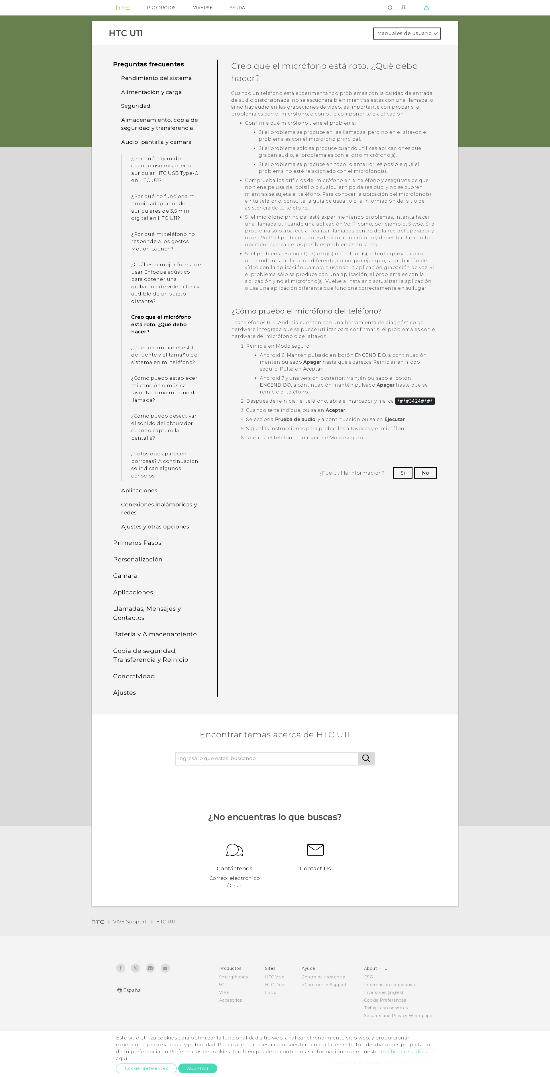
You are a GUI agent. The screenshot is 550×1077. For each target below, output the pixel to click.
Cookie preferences (146, 1068)
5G (222, 984)
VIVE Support (130, 922)
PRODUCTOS (161, 7)
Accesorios (230, 1000)
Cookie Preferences (385, 1000)
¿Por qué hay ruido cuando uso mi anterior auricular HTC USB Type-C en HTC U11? (164, 169)
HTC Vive (274, 977)
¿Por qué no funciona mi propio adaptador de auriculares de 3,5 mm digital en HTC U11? (163, 207)
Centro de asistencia (323, 977)
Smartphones (233, 977)
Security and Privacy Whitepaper (399, 1015)
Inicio (270, 992)
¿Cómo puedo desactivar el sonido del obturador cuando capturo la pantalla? (164, 427)
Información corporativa (389, 984)
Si (403, 473)
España (132, 990)
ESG (368, 977)
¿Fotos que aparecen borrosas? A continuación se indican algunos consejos (164, 465)
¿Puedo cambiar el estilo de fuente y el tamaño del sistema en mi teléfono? (165, 355)
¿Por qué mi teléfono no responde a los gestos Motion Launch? (163, 241)
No (425, 473)
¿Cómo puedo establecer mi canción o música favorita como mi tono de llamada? (164, 389)
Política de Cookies (404, 1051)
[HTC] (123, 7)
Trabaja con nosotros (386, 1008)
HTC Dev (274, 984)
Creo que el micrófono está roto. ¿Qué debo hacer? (161, 324)
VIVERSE (203, 7)
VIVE (224, 992)
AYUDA (237, 7)
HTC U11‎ (165, 922)
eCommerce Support (324, 984)
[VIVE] (426, 8)
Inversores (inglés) (383, 992)
